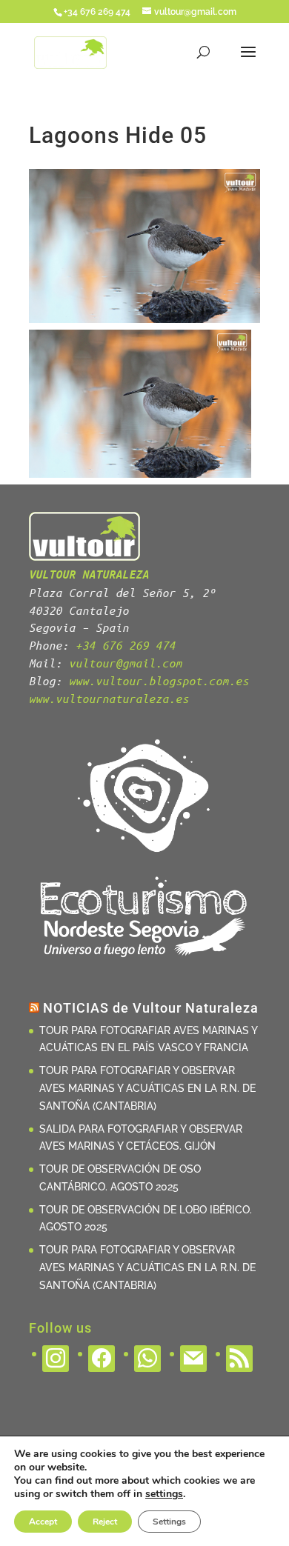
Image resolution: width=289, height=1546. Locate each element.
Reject (105, 1521)
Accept (43, 1521)
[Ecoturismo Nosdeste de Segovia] (144, 965)
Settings (169, 1521)
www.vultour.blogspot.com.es (159, 680)
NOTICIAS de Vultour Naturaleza (151, 1008)
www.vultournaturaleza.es (109, 698)
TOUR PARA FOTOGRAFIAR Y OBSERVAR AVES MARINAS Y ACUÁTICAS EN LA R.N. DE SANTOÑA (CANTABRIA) (147, 1088)
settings (164, 1494)
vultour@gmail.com (125, 663)
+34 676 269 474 (126, 645)
